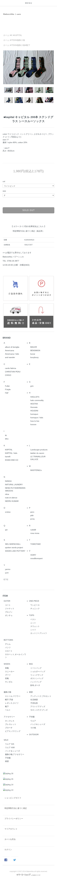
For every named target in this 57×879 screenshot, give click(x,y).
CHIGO (8, 375)
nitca (7, 494)
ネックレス (9, 721)
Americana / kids (12, 354)
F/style (8, 389)
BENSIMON (35, 350)
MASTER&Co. (36, 470)
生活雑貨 (34, 700)
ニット (33, 623)
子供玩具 (34, 703)
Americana (9, 350)
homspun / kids (36, 417)
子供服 (32, 717)
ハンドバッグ (35, 682)
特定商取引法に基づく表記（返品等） (28, 231)
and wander (10, 357)
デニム (8, 644)
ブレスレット (10, 724)
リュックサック (36, 675)
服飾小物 (21, 40)
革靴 (7, 668)
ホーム (6, 35)
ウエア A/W (10, 747)
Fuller (7, 386)
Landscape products (38, 450)
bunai (32, 354)
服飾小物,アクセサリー (14, 754)
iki (6, 435)
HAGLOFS (34, 397)
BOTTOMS (8, 640)
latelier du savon (37, 453)
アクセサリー (9, 717)
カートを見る (10, 839)
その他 (33, 728)
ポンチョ (8, 615)
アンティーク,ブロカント (40, 696)
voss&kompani (36, 558)
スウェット (35, 626)
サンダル (8, 682)
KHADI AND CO (11, 460)
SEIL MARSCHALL (13, 544)
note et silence (11, 498)
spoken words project (14, 547)
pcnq (32, 519)
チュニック (35, 608)
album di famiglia (12, 347)
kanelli (7, 456)
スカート (8, 651)
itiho (6, 439)
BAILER (33, 347)
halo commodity (37, 400)
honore (33, 424)
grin (32, 386)
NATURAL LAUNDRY (14, 484)
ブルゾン (8, 612)
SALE (6, 740)
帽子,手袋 (9, 700)
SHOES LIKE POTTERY (15, 551)
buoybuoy (34, 357)
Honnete (34, 407)
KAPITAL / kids (11, 453)
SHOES (7, 664)
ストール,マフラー (12, 696)
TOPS (31, 615)
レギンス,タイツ (12, 703)
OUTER (7, 601)
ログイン (8, 850)
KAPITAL (18, 35)
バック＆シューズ (37, 724)
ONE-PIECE (34, 601)
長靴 (7, 678)
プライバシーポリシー (14, 818)
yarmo (7, 569)
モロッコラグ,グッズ (39, 710)
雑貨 (31, 692)
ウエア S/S (9, 744)
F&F (7, 393)
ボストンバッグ (36, 678)
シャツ (33, 630)
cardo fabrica (10, 368)
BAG (31, 664)
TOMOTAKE (35, 544)
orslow (7, 512)
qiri (6, 530)
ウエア (33, 721)
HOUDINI (34, 411)
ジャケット (9, 608)
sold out (28, 210)
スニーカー (9, 671)
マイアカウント (11, 829)
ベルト (8, 710)
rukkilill (33, 530)
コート (8, 605)
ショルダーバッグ (37, 671)
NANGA (8, 481)
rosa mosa (34, 533)
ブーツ (8, 675)
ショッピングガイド (13, 798)
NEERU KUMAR (12, 501)
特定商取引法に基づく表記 (16, 808)
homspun (34, 414)
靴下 (28, 45)
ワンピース (35, 605)
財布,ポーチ (35, 685)
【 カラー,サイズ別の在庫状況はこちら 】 (28, 226)
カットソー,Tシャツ (38, 633)
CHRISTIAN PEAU (12, 372)
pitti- (32, 515)
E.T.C (6, 579)
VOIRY (33, 555)
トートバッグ (35, 668)
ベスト (33, 619)
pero (32, 512)
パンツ (8, 647)
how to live (34, 421)
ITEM (13, 40)
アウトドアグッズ (37, 706)
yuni (6, 573)
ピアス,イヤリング (12, 731)
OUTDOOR (34, 734)
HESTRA (34, 404)
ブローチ (8, 728)
